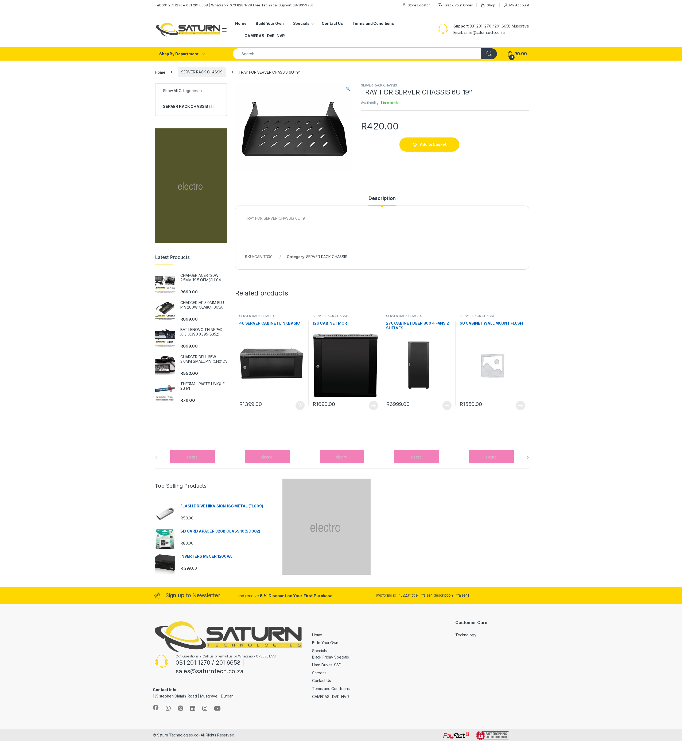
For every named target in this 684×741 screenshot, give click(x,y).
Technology (465, 635)
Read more (373, 405)
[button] (348, 89)
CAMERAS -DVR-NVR (264, 35)
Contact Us (332, 23)
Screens (319, 673)
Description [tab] (381, 198)
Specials (301, 23)
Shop (491, 5)
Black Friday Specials (330, 657)
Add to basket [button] (299, 405)
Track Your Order (458, 5)
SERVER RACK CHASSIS (201, 72)
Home (240, 23)
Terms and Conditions (373, 23)
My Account (519, 5)
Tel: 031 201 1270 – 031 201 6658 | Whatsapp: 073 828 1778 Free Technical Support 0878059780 (234, 5)
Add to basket (433, 144)
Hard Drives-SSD (326, 665)
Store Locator (419, 5)
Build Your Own (269, 23)
